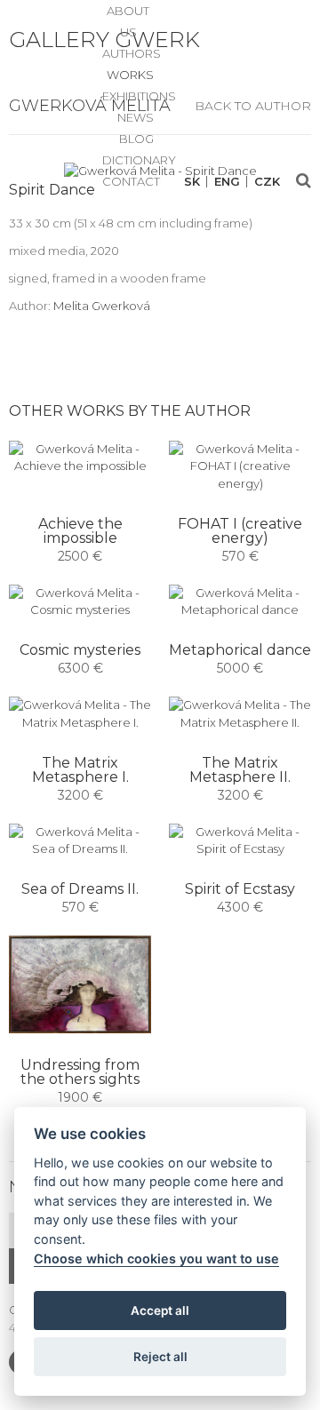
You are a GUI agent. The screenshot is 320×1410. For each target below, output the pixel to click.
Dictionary (139, 160)
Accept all (160, 1310)
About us (128, 12)
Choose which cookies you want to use (156, 1258)
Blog (136, 138)
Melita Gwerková (101, 306)
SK (192, 181)
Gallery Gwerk (104, 39)
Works (130, 75)
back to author (253, 106)
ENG (227, 181)
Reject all (160, 1357)
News (135, 117)
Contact (131, 181)
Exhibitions (139, 96)
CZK (267, 181)
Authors (131, 53)
